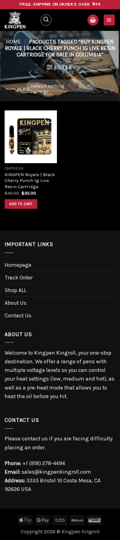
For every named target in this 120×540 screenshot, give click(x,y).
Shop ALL (15, 290)
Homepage (18, 265)
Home (13, 42)
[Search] (46, 19)
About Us (15, 303)
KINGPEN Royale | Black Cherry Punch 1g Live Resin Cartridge (30, 180)
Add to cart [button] (21, 204)
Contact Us (18, 315)
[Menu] (109, 20)
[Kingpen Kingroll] (20, 20)
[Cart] (92, 20)
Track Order (19, 277)
